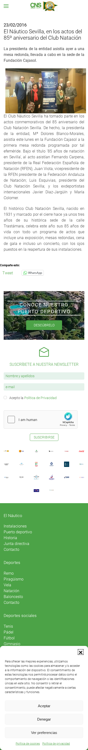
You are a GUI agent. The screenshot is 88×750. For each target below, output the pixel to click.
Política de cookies (28, 743)
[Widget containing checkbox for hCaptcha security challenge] (40, 419)
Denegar (44, 719)
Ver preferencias (44, 733)
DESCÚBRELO (44, 325)
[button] (80, 652)
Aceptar (44, 706)
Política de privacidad (56, 743)
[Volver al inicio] (44, 6)
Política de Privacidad (40, 398)
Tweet (7, 273)
